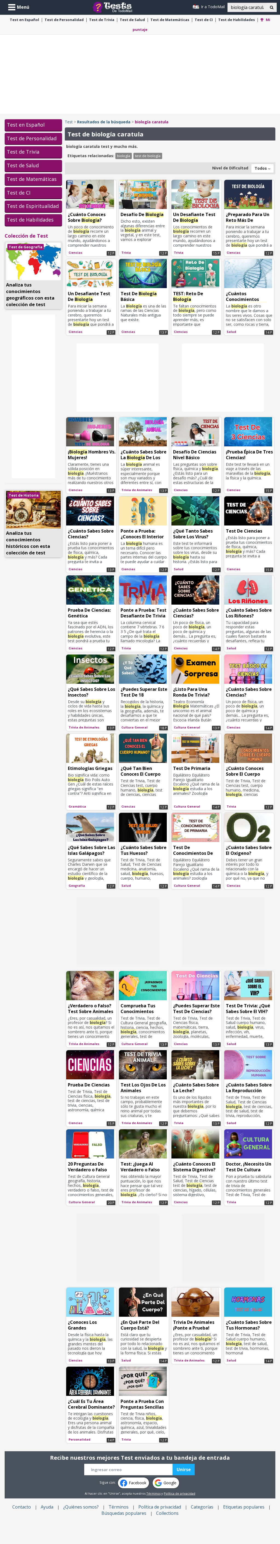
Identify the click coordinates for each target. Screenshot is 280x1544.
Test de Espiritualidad (33, 206)
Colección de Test (26, 235)
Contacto (21, 1507)
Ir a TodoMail (212, 6)
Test (69, 121)
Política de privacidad (179, 1493)
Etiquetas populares (243, 1507)
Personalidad (64, 19)
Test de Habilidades (30, 219)
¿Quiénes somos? (81, 1507)
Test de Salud (23, 165)
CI (204, 19)
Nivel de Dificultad (230, 168)
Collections (167, 1513)
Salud (132, 19)
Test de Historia (24, 495)
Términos (153, 1493)
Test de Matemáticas (32, 179)
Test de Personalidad (32, 138)
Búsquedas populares (123, 1513)
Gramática (77, 806)
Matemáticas (169, 19)
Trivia (101, 19)
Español (24, 19)
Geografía (77, 885)
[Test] (113, 6)
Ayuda (47, 1507)
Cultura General (134, 727)
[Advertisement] (140, 74)
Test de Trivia (23, 151)
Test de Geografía (25, 246)
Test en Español (26, 124)
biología (123, 155)
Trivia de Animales (136, 490)
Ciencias (75, 252)
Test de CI (18, 192)
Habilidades (236, 19)
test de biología (148, 155)
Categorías (202, 1507)
